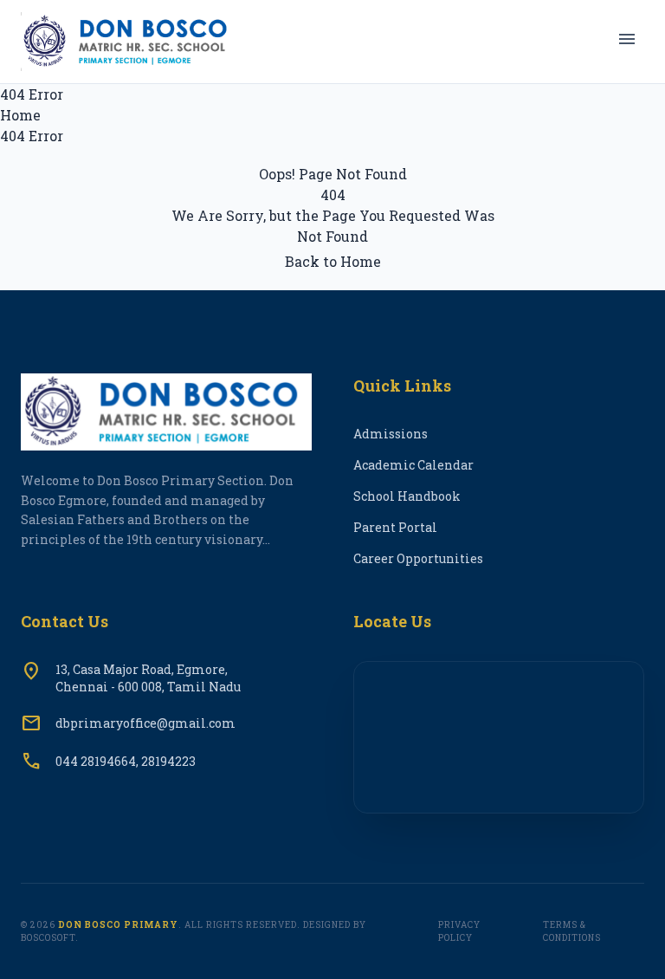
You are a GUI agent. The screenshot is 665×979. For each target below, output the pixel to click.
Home (20, 115)
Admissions (390, 433)
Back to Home (333, 261)
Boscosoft (48, 937)
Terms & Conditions (572, 931)
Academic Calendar (413, 465)
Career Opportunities (418, 558)
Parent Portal (395, 527)
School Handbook (407, 496)
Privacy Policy (459, 931)
